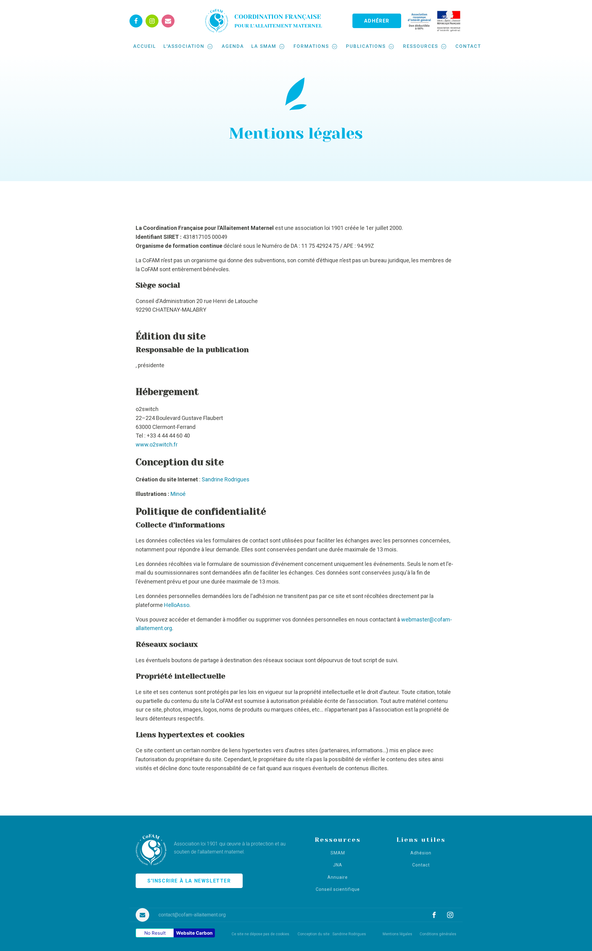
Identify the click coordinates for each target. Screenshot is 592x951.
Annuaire (337, 877)
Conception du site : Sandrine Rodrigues (332, 934)
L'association (183, 46)
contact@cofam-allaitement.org (192, 915)
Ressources (420, 46)
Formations (311, 46)
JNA (337, 865)
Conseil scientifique (338, 889)
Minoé (178, 494)
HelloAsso (176, 605)
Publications (366, 46)
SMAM (338, 853)
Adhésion (420, 853)
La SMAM (263, 46)
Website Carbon (194, 933)
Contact (468, 46)
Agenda (233, 46)
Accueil (144, 46)
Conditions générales (438, 934)
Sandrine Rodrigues (225, 479)
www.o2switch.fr (157, 444)
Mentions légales (397, 934)
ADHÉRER (376, 21)
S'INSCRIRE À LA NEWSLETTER (189, 881)
